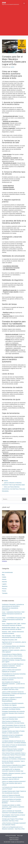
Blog (3, 574)
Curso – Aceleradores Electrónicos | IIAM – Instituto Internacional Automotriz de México (13, 613)
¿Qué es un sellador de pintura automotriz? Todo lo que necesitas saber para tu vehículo (14, 783)
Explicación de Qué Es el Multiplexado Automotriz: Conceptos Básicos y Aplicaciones (12, 737)
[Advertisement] (14, 21)
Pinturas (4, 588)
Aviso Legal (20, 835)
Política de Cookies (14, 837)
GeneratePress (20, 842)
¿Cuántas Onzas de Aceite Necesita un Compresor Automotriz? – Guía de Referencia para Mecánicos (12, 665)
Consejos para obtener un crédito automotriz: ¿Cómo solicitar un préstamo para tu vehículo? (13, 806)
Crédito (4, 577)
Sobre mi (12, 839)
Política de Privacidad (10, 835)
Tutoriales (4, 593)
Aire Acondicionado (7, 572)
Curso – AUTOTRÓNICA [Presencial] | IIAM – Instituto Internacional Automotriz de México (13, 619)
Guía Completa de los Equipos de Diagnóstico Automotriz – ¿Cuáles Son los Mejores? (13, 683)
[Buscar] (24, 499)
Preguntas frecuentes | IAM (9, 639)
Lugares (4, 584)
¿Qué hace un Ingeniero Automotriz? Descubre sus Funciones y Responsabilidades (12, 699)
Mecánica (4, 586)
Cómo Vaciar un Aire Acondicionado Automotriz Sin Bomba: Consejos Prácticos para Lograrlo (13, 660)
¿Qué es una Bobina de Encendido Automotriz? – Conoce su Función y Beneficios (11, 801)
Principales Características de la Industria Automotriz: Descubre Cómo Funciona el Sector (13, 713)
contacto (4, 561)
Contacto (16, 839)
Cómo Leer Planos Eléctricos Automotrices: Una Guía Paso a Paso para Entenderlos (13, 489)
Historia (4, 579)
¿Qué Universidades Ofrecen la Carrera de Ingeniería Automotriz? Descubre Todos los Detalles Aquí (13, 727)
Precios (6, 480)
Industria (4, 581)
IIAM (4, 3)
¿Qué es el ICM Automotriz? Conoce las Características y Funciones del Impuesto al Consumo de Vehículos (14, 693)
